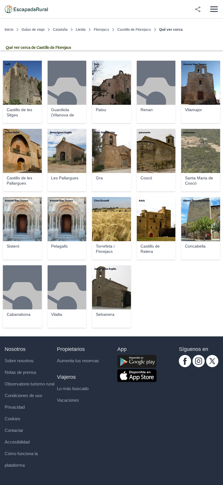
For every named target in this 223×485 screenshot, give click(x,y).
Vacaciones (68, 400)
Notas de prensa (20, 372)
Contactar (14, 430)
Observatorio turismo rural (29, 383)
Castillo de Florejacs (134, 30)
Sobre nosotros (19, 360)
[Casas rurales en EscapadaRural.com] (26, 9)
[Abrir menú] (214, 9)
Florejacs (101, 30)
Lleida (81, 30)
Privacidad (15, 407)
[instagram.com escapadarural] (199, 365)
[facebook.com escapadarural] (185, 365)
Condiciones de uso (23, 395)
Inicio (9, 30)
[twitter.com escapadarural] (212, 365)
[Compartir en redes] (198, 9)
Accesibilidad (17, 441)
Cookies (12, 418)
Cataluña (60, 30)
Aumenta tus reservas (78, 360)
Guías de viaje (33, 30)
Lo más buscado (73, 388)
